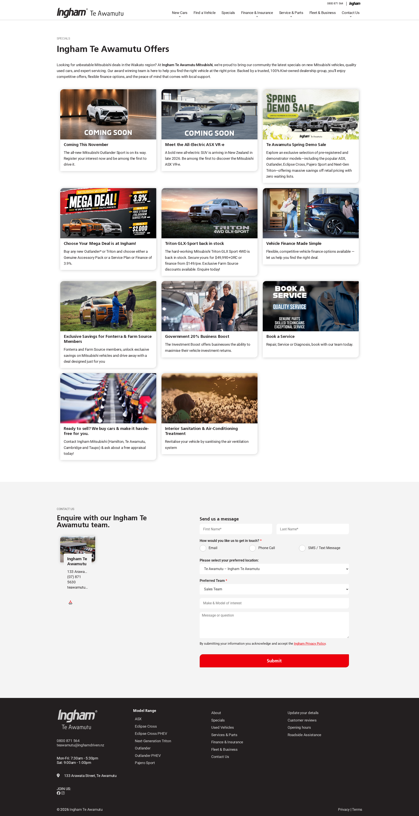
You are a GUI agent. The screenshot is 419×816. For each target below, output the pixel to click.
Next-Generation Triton (153, 741)
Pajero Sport (145, 763)
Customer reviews (302, 720)
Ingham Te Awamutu (77, 561)
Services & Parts (224, 735)
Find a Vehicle (204, 12)
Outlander (143, 748)
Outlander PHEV (148, 755)
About (216, 713)
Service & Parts (291, 12)
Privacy (344, 809)
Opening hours (299, 727)
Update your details (303, 713)
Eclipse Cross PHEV (151, 733)
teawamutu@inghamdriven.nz (80, 745)
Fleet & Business (322, 12)
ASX (138, 719)
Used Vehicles (222, 727)
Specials (228, 12)
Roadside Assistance (304, 735)
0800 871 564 (335, 3)
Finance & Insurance (257, 12)
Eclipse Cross (146, 726)
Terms (357, 809)
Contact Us (350, 12)
